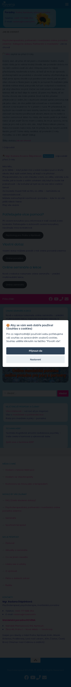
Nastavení (35, 359)
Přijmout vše (35, 350)
